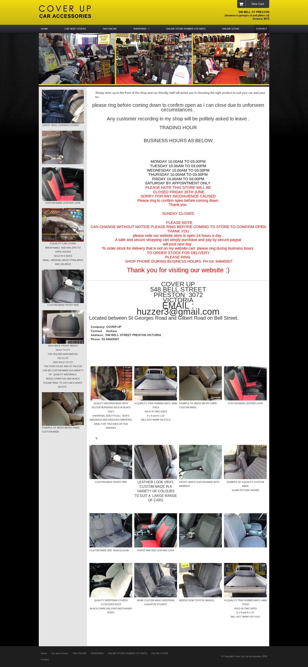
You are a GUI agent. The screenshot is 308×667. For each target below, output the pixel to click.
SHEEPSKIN (97, 653)
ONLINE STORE (159, 653)
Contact (45, 659)
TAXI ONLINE (79, 653)
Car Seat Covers (59, 653)
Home (44, 653)
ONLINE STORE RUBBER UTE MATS (127, 653)
